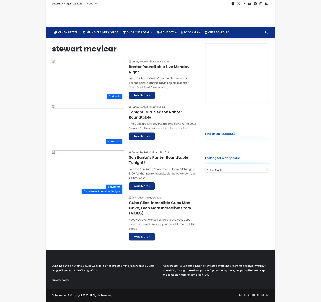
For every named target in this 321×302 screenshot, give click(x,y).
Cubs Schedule (218, 32)
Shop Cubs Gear (138, 32)
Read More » (142, 95)
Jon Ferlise (137, 197)
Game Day (167, 32)
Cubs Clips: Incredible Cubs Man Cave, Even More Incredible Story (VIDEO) (160, 208)
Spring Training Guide (101, 32)
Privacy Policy (60, 280)
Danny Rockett (140, 61)
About (90, 3)
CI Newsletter (67, 32)
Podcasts (190, 32)
